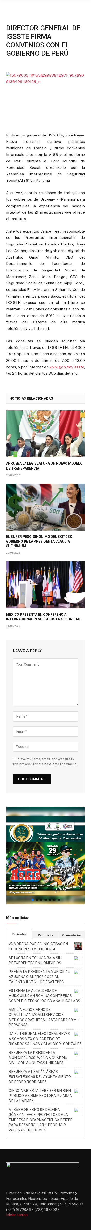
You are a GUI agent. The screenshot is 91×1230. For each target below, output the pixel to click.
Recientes (19, 934)
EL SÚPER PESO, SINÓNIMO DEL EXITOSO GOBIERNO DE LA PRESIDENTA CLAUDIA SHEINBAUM (39, 541)
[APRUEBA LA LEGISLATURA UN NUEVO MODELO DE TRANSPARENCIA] (45, 433)
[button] (45, 855)
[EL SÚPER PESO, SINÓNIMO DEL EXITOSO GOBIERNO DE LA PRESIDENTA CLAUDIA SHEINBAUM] (45, 507)
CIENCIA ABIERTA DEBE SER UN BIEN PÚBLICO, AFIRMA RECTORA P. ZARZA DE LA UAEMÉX (40, 1096)
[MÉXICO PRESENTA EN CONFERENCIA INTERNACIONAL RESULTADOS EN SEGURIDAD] (45, 584)
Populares (45, 935)
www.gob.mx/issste (67, 367)
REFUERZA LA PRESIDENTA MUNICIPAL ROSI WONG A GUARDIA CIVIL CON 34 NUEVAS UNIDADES (38, 1058)
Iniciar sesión (17, 1215)
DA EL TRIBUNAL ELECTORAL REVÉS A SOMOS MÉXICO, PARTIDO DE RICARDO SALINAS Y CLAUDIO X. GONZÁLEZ (45, 1039)
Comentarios (72, 935)
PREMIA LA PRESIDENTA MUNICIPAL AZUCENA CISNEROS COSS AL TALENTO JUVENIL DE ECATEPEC (39, 977)
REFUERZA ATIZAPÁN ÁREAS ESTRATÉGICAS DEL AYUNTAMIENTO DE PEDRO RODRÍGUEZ (40, 1077)
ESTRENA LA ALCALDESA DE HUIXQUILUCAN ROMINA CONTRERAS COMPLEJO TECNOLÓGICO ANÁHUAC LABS (44, 996)
